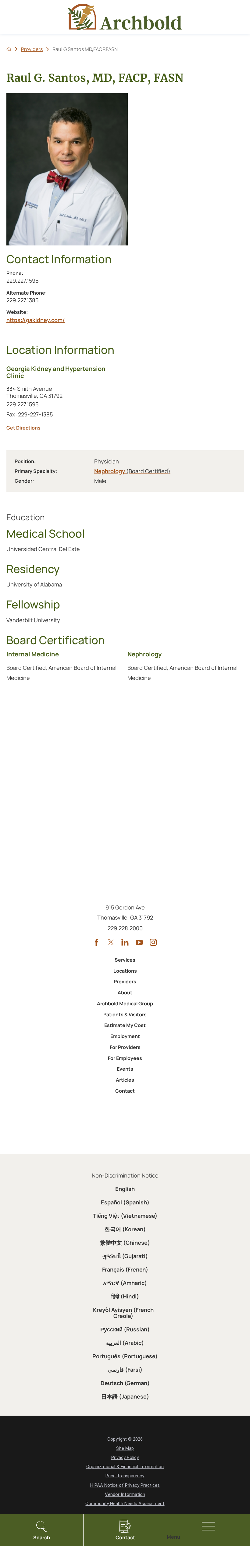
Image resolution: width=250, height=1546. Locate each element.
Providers (32, 49)
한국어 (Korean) (125, 1229)
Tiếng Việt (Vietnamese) (125, 1215)
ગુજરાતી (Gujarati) (125, 1256)
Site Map (125, 1448)
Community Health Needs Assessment (124, 1503)
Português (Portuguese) (125, 1356)
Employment (125, 1036)
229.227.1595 (30, 280)
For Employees (125, 1058)
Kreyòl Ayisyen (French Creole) (123, 1312)
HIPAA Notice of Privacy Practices (125, 1485)
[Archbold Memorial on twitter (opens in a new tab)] (110, 942)
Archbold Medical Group (125, 1003)
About (125, 992)
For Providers (125, 1047)
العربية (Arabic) (125, 1342)
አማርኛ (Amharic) (125, 1283)
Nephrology (132, 471)
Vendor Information (125, 1494)
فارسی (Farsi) (125, 1369)
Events (125, 1068)
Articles (125, 1079)
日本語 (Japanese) (125, 1396)
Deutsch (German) (125, 1383)
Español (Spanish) (125, 1202)
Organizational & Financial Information (125, 1466)
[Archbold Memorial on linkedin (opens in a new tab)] (124, 942)
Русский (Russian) (125, 1329)
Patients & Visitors (125, 1014)
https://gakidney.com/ (35, 320)
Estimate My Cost (125, 1025)
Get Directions (63, 427)
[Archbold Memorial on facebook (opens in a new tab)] (96, 942)
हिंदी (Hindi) (125, 1296)
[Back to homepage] (8, 49)
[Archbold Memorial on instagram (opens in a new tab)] (153, 942)
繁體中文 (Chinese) (125, 1242)
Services (125, 959)
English (125, 1188)
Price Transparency (124, 1476)
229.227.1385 (42, 300)
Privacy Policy (125, 1457)
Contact (125, 1090)
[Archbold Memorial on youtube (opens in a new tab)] (139, 942)
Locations (125, 970)
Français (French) (125, 1269)
